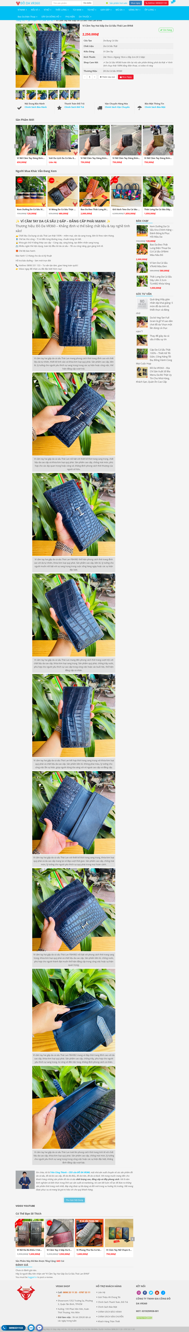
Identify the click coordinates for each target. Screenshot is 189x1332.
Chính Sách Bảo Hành (36, 107)
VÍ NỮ (47, 9)
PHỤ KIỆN (70, 16)
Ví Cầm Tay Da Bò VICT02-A (60, 1249)
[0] (172, 2)
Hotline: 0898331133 (157, 3)
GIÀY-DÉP (105, 9)
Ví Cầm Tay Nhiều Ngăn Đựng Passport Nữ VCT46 (102, 1249)
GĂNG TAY (134, 9)
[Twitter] (151, 1293)
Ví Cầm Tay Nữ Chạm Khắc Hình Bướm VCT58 (40, 1249)
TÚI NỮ (91, 9)
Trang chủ (20, 20)
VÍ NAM (21, 9)
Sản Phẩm (32, 20)
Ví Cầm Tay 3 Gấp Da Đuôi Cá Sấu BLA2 (126, 1249)
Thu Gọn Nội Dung (74, 1200)
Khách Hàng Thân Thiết (109, 1321)
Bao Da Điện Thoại (27, 16)
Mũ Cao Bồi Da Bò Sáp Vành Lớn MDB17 (101, 209)
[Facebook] (145, 1293)
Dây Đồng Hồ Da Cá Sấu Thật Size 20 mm (165, 209)
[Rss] (139, 1293)
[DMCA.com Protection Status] (144, 1319)
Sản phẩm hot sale (118, 3)
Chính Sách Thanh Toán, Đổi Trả (113, 1302)
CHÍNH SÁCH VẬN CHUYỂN (110, 1316)
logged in (32, 1277)
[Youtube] (157, 1293)
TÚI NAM (77, 9)
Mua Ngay (127, 77)
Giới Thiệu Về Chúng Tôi (109, 1297)
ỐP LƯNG (149, 9)
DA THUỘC (84, 16)
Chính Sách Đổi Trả (74, 107)
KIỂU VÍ (34, 9)
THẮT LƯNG (61, 9)
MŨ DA (119, 9)
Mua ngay (135, 3)
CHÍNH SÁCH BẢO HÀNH (110, 1311)
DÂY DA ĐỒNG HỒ (51, 16)
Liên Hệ (101, 1292)
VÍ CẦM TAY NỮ (46, 20)
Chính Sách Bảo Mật (155, 107)
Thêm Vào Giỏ (108, 77)
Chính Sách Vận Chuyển (117, 107)
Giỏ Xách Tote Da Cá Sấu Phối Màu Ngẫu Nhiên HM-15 (44, 209)
